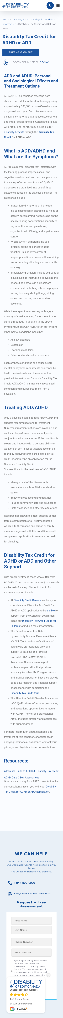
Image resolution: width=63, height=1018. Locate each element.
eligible (51, 610)
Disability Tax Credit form (24, 693)
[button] (58, 5)
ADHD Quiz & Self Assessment (21, 777)
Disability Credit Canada (27, 600)
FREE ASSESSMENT (20, 52)
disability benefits (14, 132)
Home (5, 19)
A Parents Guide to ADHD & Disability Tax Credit (31, 771)
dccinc (44, 62)
